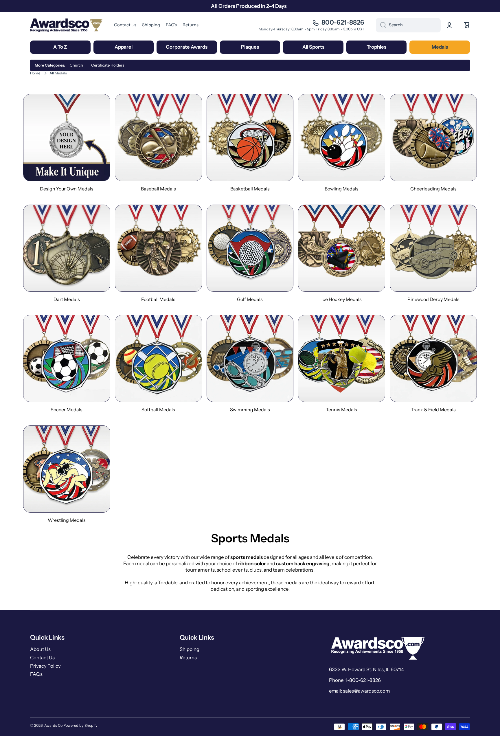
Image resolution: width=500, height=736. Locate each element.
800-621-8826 (342, 22)
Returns (188, 657)
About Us (40, 649)
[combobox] (408, 25)
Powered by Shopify (80, 725)
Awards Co (53, 725)
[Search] (381, 25)
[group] (66, 143)
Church (76, 65)
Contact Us (42, 657)
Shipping (189, 649)
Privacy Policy (45, 666)
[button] (467, 25)
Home (35, 73)
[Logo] (66, 25)
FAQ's (36, 674)
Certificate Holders (107, 65)
